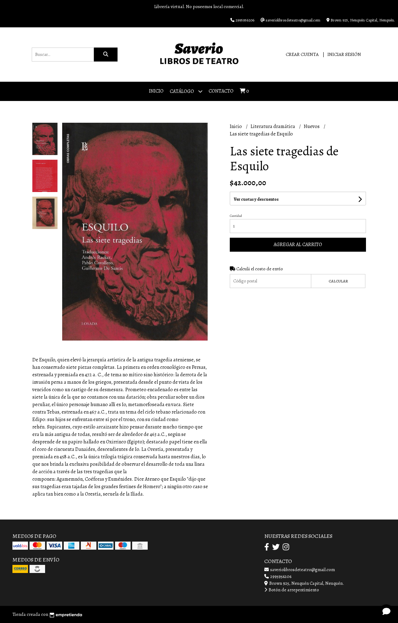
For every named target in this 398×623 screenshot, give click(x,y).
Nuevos (312, 126)
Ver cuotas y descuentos (256, 199)
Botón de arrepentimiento (293, 590)
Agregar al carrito (298, 244)
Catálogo (182, 91)
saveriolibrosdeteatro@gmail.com (302, 569)
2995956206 (280, 576)
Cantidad (236, 215)
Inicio (156, 91)
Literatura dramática (273, 126)
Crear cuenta (302, 54)
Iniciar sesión (344, 54)
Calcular (338, 281)
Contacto (221, 91)
